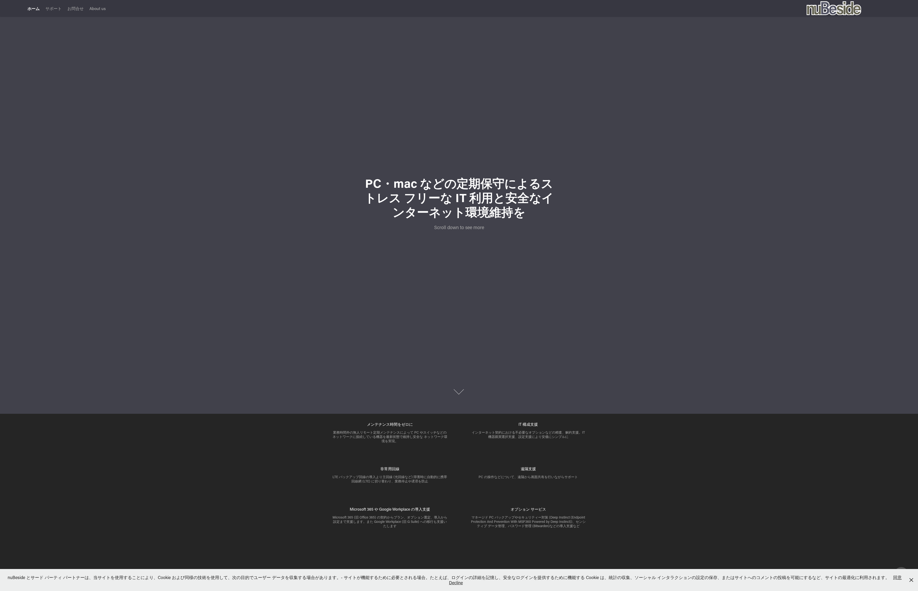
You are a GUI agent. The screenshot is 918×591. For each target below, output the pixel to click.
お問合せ (75, 8)
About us (97, 8)
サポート (53, 8)
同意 (897, 577)
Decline (456, 582)
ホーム (33, 8)
